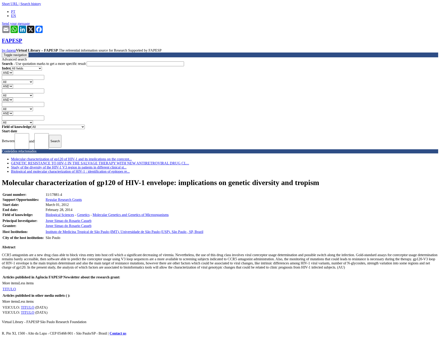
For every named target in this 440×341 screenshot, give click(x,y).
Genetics (83, 215)
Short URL (10, 4)
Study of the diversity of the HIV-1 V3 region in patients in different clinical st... (68, 167)
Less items (26, 283)
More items (10, 283)
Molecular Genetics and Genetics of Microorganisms (131, 215)
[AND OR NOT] (7, 73)
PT (13, 12)
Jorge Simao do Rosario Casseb (68, 221)
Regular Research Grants (64, 200)
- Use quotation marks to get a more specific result (44, 64)
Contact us (118, 333)
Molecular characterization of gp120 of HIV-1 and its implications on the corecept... (71, 159)
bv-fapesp (9, 50)
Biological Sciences (60, 215)
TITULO (9, 289)
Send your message (16, 23)
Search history (30, 4)
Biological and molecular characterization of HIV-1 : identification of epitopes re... (70, 171)
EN (13, 16)
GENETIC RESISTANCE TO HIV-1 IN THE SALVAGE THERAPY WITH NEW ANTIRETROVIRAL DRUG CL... (100, 163)
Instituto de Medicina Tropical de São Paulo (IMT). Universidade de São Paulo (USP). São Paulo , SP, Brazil (124, 232)
